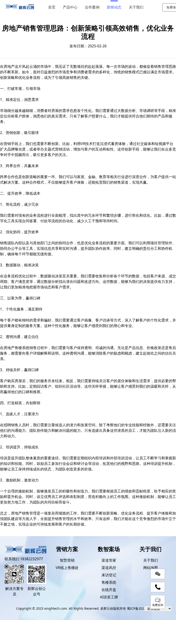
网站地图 (150, 567)
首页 (51, 7)
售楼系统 (109, 582)
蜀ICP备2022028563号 (143, 608)
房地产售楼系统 (16, 347)
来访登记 (109, 574)
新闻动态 (114, 7)
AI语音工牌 (109, 597)
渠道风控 (109, 567)
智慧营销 (67, 560)
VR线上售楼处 (67, 567)
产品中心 (70, 7)
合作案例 (92, 7)
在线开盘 (109, 589)
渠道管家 (109, 560)
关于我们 (136, 7)
